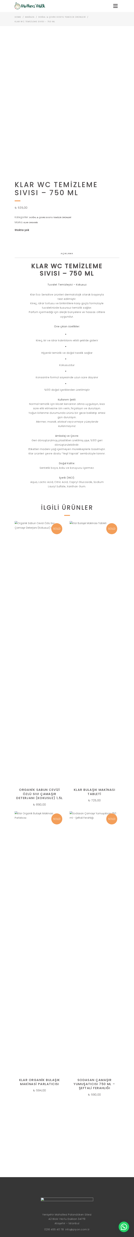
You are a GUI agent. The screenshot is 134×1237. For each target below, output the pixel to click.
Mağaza (30, 17)
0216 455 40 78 (54, 1229)
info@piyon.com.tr (77, 1229)
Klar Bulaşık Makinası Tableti (94, 792)
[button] (124, 1227)
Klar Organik (31, 222)
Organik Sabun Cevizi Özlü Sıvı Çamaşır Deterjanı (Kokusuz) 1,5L (39, 794)
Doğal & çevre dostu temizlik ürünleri (62, 17)
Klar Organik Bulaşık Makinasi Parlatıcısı (39, 1082)
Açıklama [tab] (67, 253)
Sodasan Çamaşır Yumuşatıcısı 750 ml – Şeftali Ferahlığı (94, 1084)
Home (18, 17)
